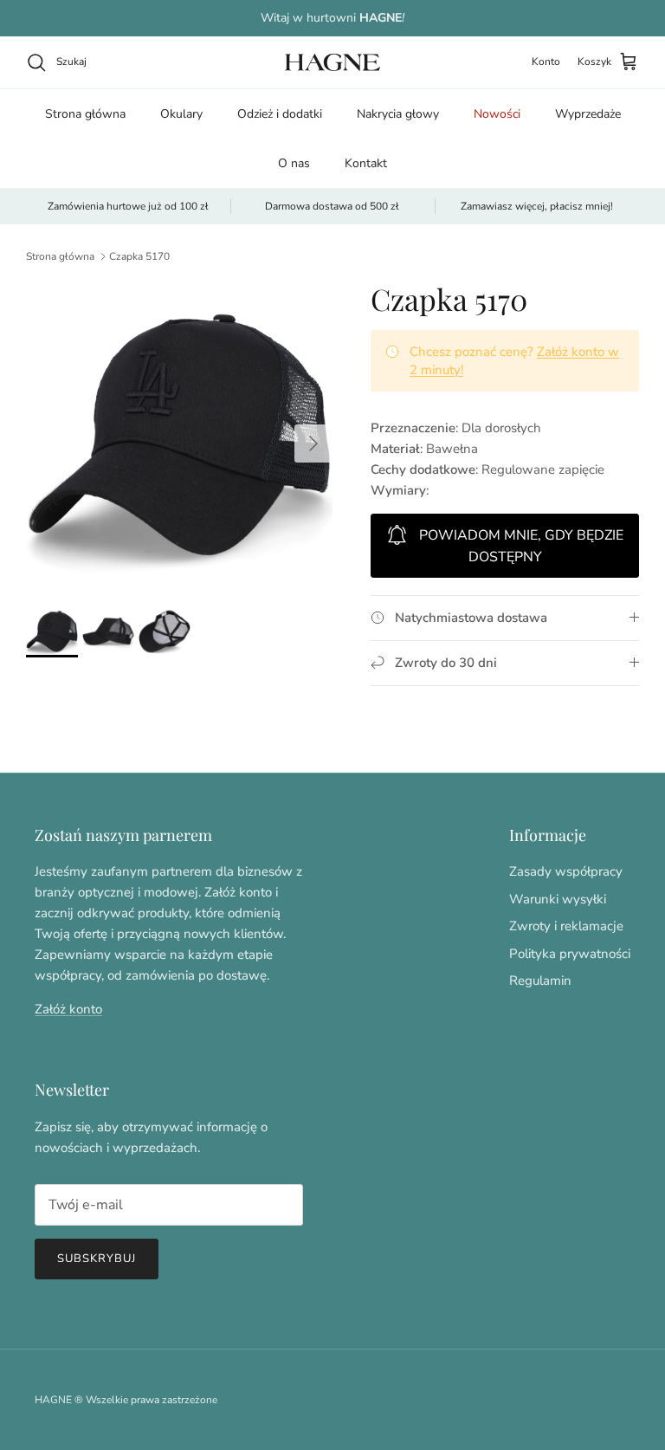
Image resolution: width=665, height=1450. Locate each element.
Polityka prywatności (569, 953)
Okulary (181, 114)
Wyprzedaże (588, 114)
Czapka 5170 (139, 256)
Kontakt (366, 163)
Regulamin (540, 980)
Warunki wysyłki (557, 899)
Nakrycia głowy (398, 114)
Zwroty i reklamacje (566, 926)
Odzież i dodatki (279, 114)
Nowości (497, 114)
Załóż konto (68, 1009)
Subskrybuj (96, 1258)
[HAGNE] (332, 62)
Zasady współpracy (566, 871)
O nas (294, 163)
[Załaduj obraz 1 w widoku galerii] (179, 435)
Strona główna (85, 114)
